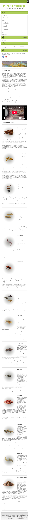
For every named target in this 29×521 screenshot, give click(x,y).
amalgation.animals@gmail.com (15, 516)
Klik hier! (16, 102)
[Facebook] (3, 57)
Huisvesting (4, 18)
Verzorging (4, 31)
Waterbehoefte (5, 28)
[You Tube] (6, 57)
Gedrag (3, 32)
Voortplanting (4, 34)
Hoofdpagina (4, 15)
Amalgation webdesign (21, 515)
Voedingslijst (5, 26)
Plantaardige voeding (6, 25)
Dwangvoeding (5, 29)
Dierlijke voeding (5, 23)
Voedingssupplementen (7, 22)
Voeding (3, 20)
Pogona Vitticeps (14, 5)
